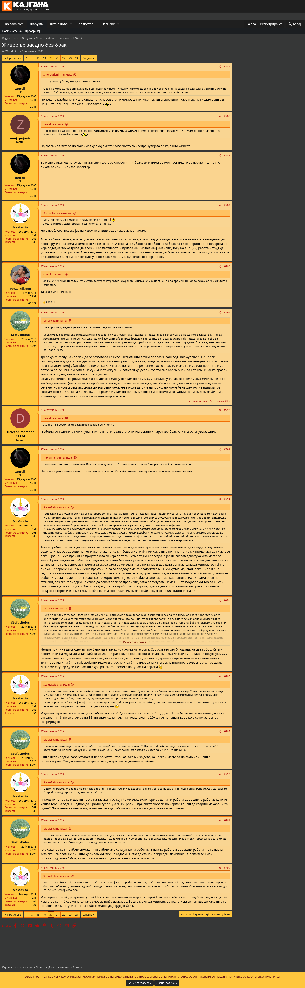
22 (63, 58)
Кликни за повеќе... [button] (135, 642)
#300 (227, 868)
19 (44, 58)
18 (38, 58)
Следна (87, 58)
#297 (227, 731)
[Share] (220, 66)
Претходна (14, 58)
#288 (227, 155)
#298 (227, 774)
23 (70, 58)
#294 (227, 499)
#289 (227, 205)
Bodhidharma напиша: (57, 213)
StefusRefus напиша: (56, 507)
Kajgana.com (14, 24)
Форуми (37, 24)
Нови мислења (12, 31)
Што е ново (59, 24)
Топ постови (86, 24)
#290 (227, 266)
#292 (227, 410)
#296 (227, 676)
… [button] (32, 58)
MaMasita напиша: (55, 321)
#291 (227, 312)
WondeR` (11, 51)
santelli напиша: (53, 124)
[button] (71, 24)
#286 (227, 66)
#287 (227, 116)
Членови (108, 24)
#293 (227, 449)
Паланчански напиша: (57, 457)
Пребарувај (32, 31)
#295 (227, 600)
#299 (227, 820)
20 (50, 58)
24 (76, 58)
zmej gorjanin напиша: (57, 74)
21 (57, 58)
